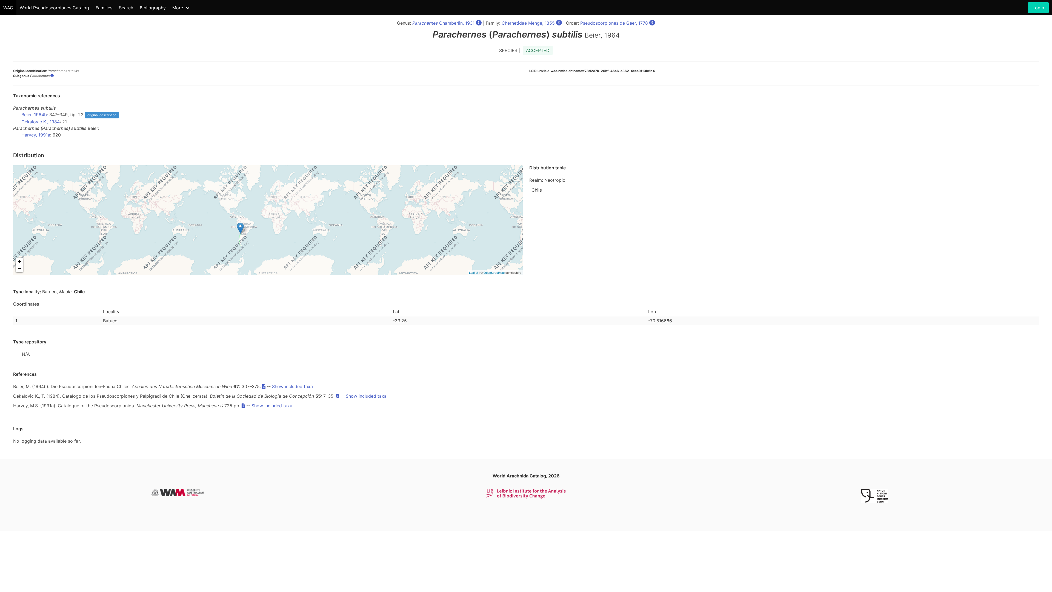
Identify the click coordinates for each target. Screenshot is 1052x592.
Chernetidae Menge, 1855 (528, 23)
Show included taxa (292, 386)
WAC (8, 7)
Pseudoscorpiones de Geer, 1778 (614, 23)
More (177, 7)
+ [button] (19, 261)
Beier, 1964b (34, 114)
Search (126, 7)
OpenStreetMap (494, 272)
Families (104, 7)
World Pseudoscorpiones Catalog (54, 7)
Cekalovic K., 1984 (40, 121)
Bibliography (153, 7)
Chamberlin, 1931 (443, 23)
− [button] (19, 268)
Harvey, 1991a (35, 135)
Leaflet (473, 272)
